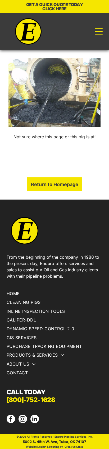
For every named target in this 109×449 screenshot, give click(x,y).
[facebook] (11, 419)
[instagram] (23, 419)
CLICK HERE (54, 8)
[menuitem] (55, 294)
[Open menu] (99, 31)
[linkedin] (34, 419)
